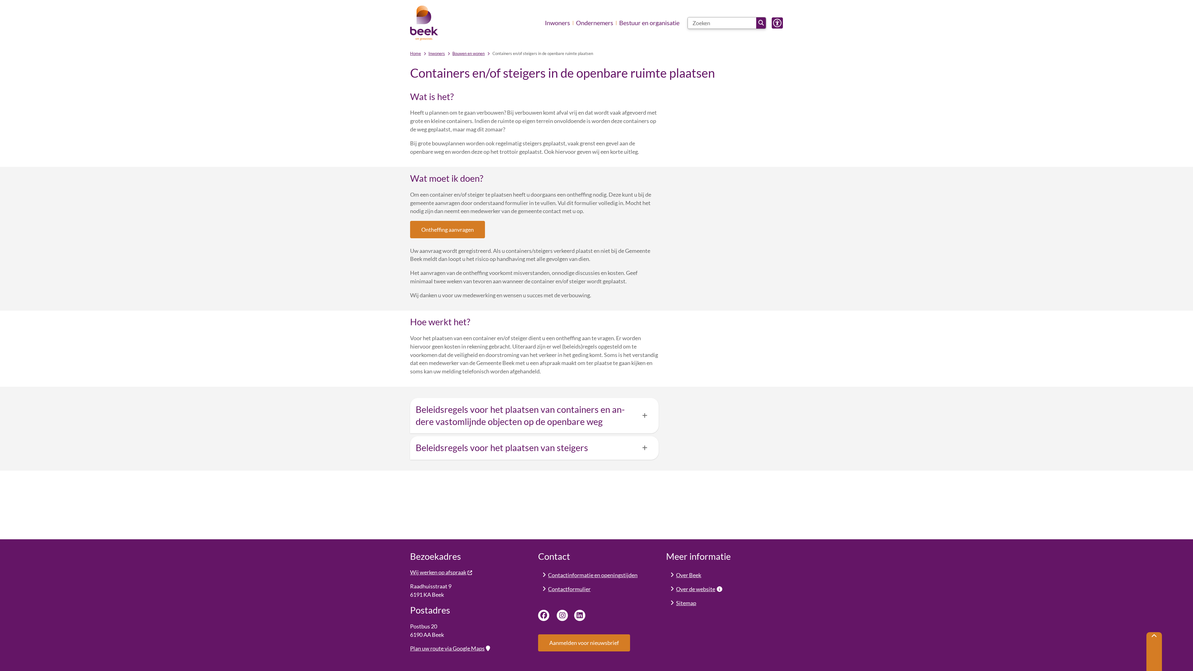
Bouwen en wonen (468, 53)
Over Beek (688, 575)
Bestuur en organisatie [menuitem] (649, 22)
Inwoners (436, 53)
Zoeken (761, 23)
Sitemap (686, 603)
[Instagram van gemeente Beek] (562, 615)
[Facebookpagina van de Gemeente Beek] (543, 615)
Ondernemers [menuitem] (594, 22)
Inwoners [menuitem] (557, 22)
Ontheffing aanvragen (447, 229)
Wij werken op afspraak (438, 572)
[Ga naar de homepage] (424, 23)
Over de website (695, 589)
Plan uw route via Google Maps (447, 648)
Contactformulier (569, 589)
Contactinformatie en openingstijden (593, 575)
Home (415, 53)
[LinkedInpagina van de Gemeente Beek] (579, 615)
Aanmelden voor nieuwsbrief (584, 642)
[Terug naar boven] (1154, 651)
